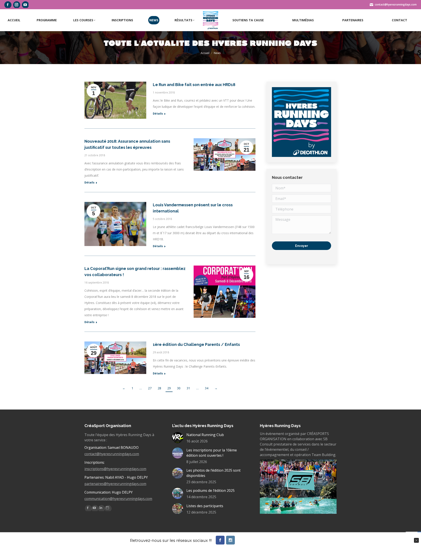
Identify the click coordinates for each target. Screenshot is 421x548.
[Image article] (177, 437)
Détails (158, 113)
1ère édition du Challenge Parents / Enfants (196, 344)
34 (206, 388)
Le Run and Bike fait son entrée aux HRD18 (194, 84)
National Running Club (205, 434)
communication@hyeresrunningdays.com (118, 498)
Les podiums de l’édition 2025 (210, 490)
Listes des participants (204, 505)
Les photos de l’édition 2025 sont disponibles (213, 473)
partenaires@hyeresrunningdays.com (115, 483)
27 (150, 388)
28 (159, 388)
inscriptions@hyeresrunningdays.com (115, 468)
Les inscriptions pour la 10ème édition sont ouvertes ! (211, 453)
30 (178, 388)
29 (169, 388)
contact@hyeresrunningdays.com (111, 453)
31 (188, 388)
